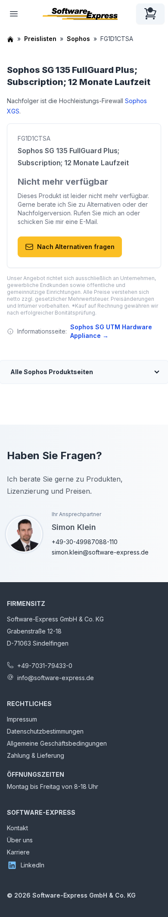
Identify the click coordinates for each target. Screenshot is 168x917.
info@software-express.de (55, 677)
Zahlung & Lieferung (35, 755)
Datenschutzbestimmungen (45, 731)
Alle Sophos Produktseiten (51, 371)
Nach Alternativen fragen (76, 246)
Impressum (22, 719)
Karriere (18, 852)
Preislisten (40, 38)
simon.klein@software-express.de (100, 552)
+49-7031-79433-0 (44, 665)
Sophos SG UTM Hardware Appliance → (111, 331)
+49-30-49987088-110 (85, 541)
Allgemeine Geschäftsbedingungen (57, 743)
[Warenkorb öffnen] (150, 13)
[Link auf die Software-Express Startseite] (80, 13)
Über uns (20, 840)
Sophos (78, 38)
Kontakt (17, 828)
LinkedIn (32, 865)
